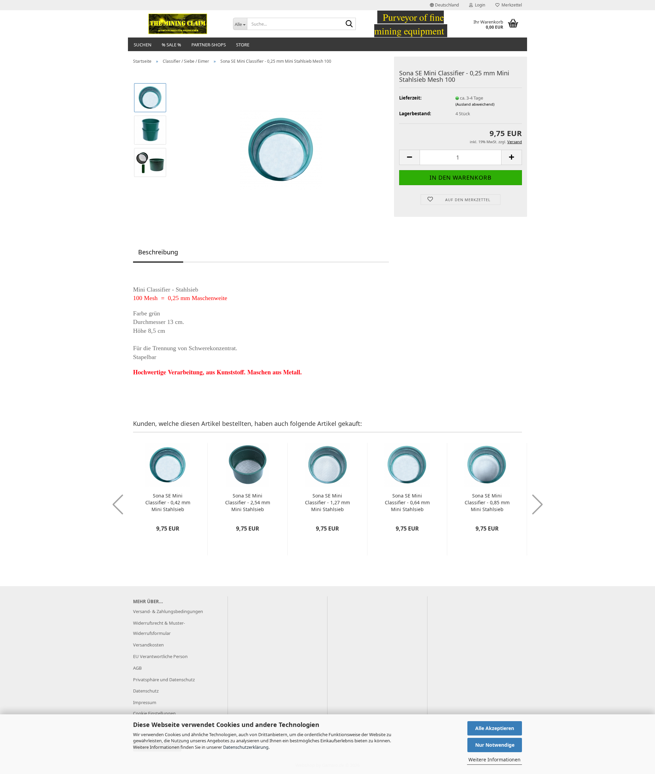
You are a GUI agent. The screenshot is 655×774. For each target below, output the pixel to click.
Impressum (144, 702)
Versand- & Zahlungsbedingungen (168, 611)
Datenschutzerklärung (245, 747)
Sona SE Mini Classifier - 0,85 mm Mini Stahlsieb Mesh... (487, 502)
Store (242, 45)
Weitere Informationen (494, 759)
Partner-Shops (208, 45)
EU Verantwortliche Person (160, 656)
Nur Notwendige (494, 745)
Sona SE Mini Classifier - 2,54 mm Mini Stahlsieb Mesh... (247, 502)
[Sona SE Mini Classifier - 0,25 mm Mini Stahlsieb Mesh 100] (281, 146)
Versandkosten (148, 645)
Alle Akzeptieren (494, 728)
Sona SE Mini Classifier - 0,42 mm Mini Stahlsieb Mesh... (167, 502)
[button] (444, 5)
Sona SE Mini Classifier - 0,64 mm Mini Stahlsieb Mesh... (407, 502)
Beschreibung (158, 252)
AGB (137, 668)
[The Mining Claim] (178, 24)
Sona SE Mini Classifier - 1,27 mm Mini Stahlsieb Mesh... (327, 502)
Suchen (142, 45)
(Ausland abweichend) (474, 104)
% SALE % (171, 45)
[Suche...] (349, 24)
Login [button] (479, 5)
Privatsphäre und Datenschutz (164, 679)
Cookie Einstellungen (154, 713)
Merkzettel (510, 5)
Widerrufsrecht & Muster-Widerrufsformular (159, 628)
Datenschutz (146, 691)
